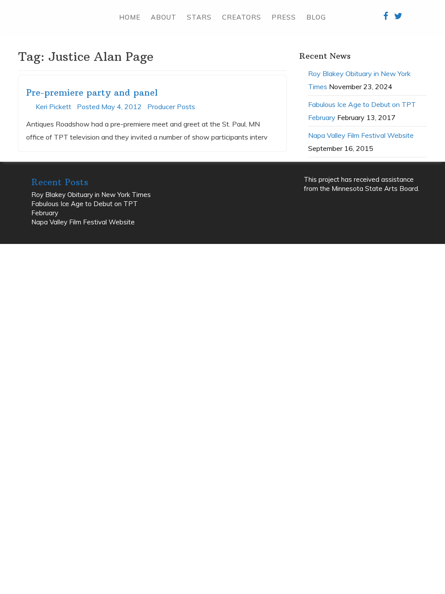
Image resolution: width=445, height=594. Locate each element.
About (163, 17)
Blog (316, 17)
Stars (199, 17)
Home (129, 17)
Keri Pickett (53, 106)
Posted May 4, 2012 (109, 106)
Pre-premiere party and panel (92, 92)
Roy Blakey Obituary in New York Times (91, 194)
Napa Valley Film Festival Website (361, 135)
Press (284, 17)
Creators (241, 17)
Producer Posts (171, 106)
